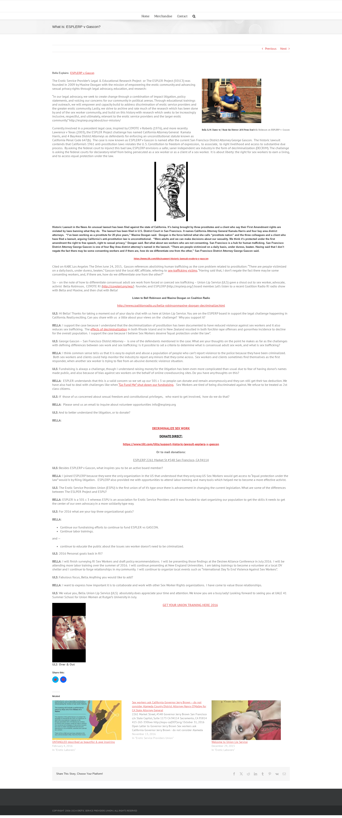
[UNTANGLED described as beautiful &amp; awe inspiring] (90, 720)
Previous (270, 49)
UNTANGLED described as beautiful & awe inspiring (83, 742)
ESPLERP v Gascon (82, 73)
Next (283, 49)
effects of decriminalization (108, 329)
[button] (194, 16)
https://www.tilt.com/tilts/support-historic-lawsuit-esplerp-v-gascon (171, 258)
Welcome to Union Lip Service (230, 742)
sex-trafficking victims (182, 270)
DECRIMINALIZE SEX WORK (171, 428)
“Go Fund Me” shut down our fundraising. (146, 385)
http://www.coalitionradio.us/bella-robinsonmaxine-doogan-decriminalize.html (171, 305)
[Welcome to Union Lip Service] (249, 720)
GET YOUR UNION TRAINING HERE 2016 (190, 605)
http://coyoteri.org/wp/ (117, 286)
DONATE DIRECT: (171, 436)
